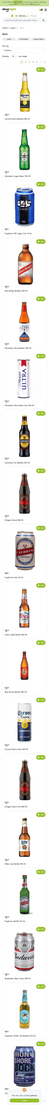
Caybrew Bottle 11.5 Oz (15, 921)
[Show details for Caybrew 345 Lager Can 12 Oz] (24, 207)
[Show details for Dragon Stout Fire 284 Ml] (24, 780)
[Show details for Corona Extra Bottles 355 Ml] (24, 92)
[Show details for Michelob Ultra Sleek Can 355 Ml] (24, 379)
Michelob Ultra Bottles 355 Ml (18, 348)
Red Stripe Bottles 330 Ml (16, 291)
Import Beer (39, 39)
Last (44, 62)
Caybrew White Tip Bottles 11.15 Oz (20, 1036)
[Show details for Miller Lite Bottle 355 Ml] (24, 837)
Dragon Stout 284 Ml (14, 520)
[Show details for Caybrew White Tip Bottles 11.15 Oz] (24, 1009)
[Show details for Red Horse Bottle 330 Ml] (24, 665)
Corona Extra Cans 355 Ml (16, 749)
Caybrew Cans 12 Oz (14, 577)
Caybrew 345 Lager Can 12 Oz (18, 233)
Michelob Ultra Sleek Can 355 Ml (19, 405)
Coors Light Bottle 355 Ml (16, 635)
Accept (24, 1100)
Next (41, 62)
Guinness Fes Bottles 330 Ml (17, 463)
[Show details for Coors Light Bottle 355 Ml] (24, 608)
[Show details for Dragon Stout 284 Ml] (24, 493)
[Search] (43, 20)
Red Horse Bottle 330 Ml (16, 692)
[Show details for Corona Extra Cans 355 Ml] (24, 723)
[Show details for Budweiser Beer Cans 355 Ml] (24, 952)
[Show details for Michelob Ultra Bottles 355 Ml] (24, 321)
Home (5, 28)
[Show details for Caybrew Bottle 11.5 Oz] (24, 895)
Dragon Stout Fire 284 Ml (16, 807)
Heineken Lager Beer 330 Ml (18, 176)
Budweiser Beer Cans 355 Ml (17, 978)
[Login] (11, 15)
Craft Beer (23, 39)
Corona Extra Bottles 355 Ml (17, 119)
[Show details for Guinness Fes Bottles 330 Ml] (24, 436)
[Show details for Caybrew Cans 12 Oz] (24, 551)
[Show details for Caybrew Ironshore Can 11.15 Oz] (24, 1067)
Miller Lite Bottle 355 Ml (15, 864)
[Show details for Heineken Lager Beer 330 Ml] (24, 149)
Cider (9, 39)
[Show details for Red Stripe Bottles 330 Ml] (24, 264)
